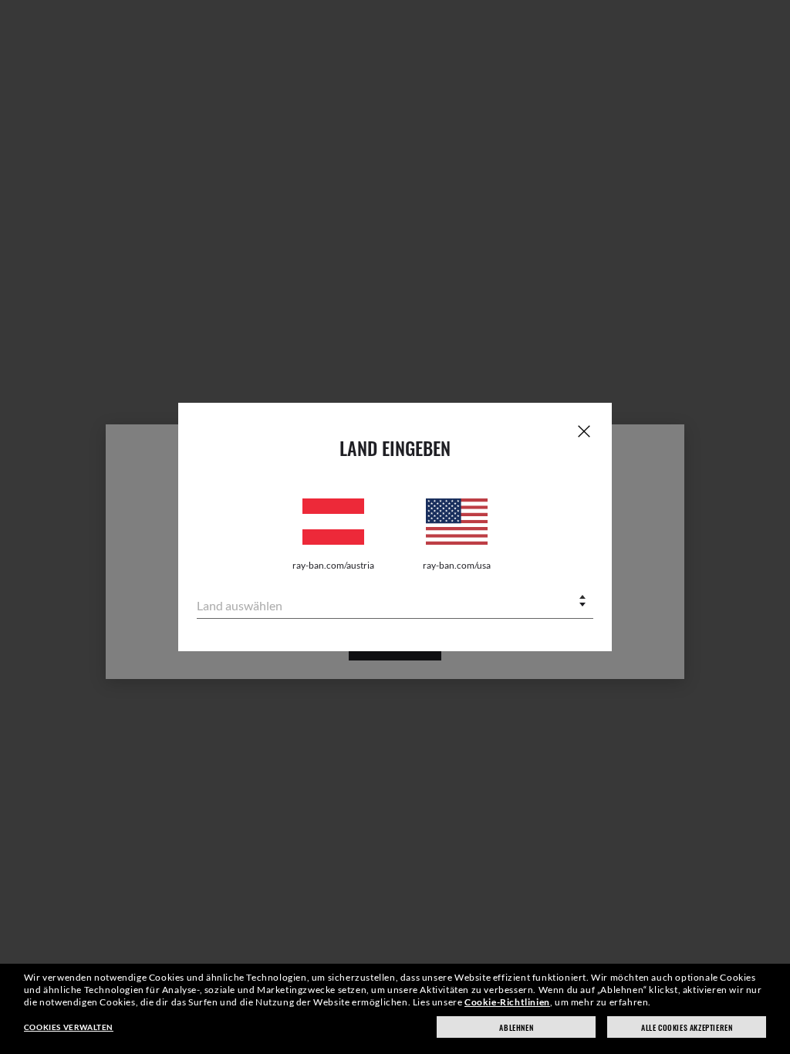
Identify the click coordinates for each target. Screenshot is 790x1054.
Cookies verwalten (68, 1027)
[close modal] (584, 430)
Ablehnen (516, 1027)
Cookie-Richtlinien (507, 1002)
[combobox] (395, 602)
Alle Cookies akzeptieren (686, 1027)
